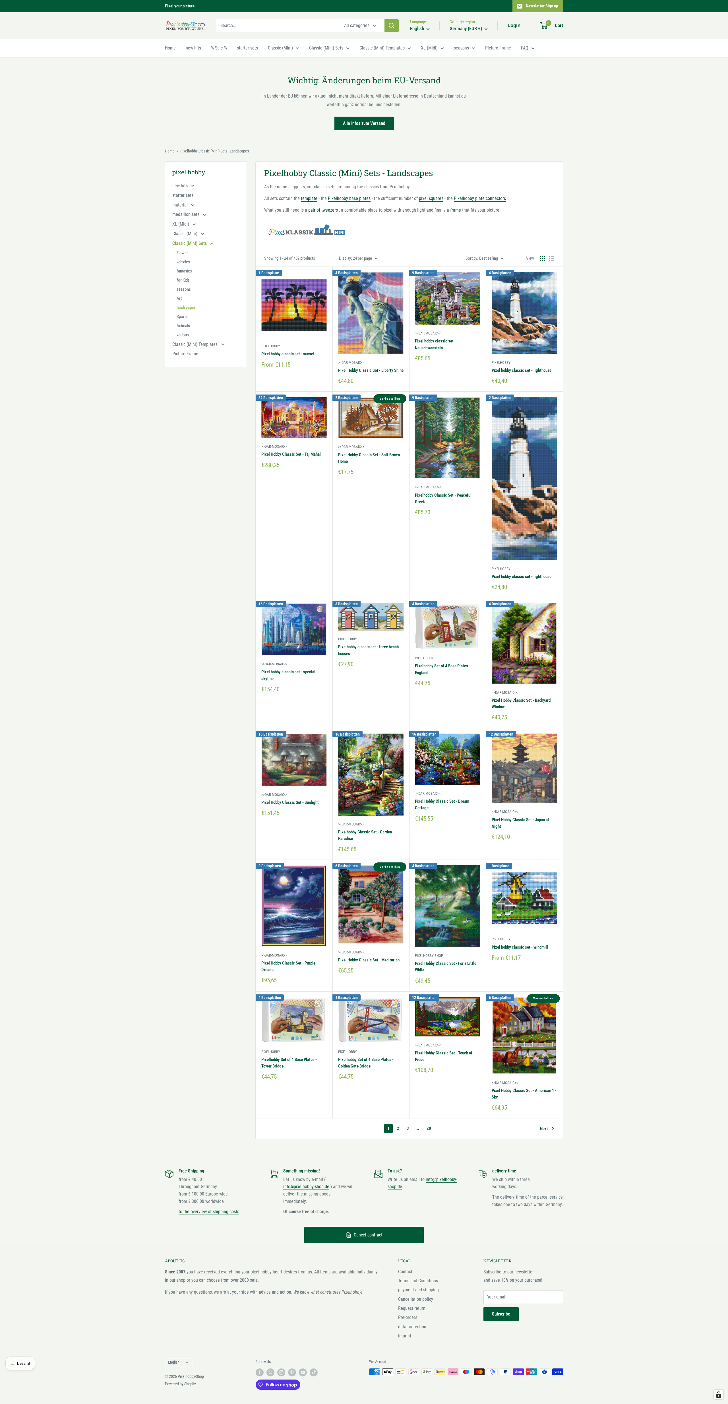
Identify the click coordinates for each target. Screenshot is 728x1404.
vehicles (183, 262)
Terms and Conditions (418, 1280)
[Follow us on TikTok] (314, 1372)
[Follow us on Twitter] (270, 1372)
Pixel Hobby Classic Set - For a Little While (445, 967)
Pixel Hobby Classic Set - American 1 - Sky (524, 1094)
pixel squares (431, 198)
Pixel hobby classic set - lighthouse (521, 370)
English (173, 1362)
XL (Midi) (429, 48)
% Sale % (219, 48)
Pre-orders (407, 1317)
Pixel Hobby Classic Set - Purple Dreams (288, 966)
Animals (183, 325)
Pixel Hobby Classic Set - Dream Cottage (442, 804)
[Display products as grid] (542, 258)
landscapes (186, 307)
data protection (412, 1326)
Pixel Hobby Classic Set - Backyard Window (521, 703)
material (180, 205)
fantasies (184, 271)
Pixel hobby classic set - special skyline (288, 675)
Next (544, 1128)
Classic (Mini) (280, 48)
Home (170, 48)
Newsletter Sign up (542, 6)
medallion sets (186, 214)
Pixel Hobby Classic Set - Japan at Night (520, 823)
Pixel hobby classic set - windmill (520, 947)
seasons (461, 48)
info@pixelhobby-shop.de (306, 1186)
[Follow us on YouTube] (303, 1372)
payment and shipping (418, 1289)
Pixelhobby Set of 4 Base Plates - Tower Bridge (289, 1063)
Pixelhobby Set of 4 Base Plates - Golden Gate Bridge (366, 1063)
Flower (182, 252)
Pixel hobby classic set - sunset (288, 353)
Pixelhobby (270, 346)
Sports (182, 316)
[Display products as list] (551, 258)
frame (455, 210)
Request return (411, 1308)
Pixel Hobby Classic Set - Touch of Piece (443, 1056)
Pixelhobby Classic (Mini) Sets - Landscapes (214, 151)
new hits (193, 48)
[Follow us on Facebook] (260, 1372)
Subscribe (501, 1314)
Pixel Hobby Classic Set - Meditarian (369, 960)
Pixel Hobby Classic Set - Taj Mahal (291, 454)
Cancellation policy (415, 1299)
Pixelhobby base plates (349, 198)
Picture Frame (498, 48)
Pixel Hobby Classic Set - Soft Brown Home (369, 458)
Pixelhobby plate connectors (480, 198)
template (309, 198)
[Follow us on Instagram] (281, 1372)
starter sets (247, 48)
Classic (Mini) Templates (382, 48)
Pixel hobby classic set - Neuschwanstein (435, 344)
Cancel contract (368, 1235)
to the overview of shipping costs (209, 1211)
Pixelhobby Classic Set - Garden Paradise (365, 835)
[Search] (391, 25)
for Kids (183, 280)
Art (179, 298)
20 (429, 1128)
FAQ (524, 48)
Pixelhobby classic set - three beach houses (368, 650)
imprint (404, 1336)
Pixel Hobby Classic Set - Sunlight (290, 802)
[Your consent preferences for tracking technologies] (718, 1394)
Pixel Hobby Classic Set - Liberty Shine (371, 370)
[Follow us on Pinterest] (292, 1372)
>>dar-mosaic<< (351, 362)
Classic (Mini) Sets (326, 48)
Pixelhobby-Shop (429, 955)
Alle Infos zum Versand (364, 123)
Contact (405, 1271)
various (183, 334)
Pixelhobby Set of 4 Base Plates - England (442, 669)
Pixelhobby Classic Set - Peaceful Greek (443, 498)
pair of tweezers (323, 210)
